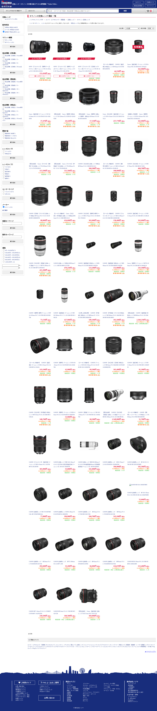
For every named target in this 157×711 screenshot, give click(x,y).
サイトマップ (132, 683)
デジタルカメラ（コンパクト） (55, 644)
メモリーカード (95, 646)
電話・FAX (86, 695)
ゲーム (85, 697)
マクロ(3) (7, 167)
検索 (125, 11)
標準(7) (7, 178)
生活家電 (69, 695)
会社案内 (130, 688)
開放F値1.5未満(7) (10, 133)
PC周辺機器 (86, 688)
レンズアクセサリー (39, 646)
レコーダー (70, 685)
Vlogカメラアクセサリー (39, 648)
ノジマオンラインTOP (36, 20)
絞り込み (12, 46)
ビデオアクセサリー (60, 646)
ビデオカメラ (49, 646)
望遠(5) (7, 174)
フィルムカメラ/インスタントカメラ (111, 646)
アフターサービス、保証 (22, 696)
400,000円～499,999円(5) (12, 259)
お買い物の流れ (20, 686)
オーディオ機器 (71, 687)
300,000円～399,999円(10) (12, 257)
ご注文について (44, 686)
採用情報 (130, 685)
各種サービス (19, 698)
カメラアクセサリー (103, 644)
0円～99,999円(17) (10, 250)
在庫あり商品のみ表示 (11, 27)
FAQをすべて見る (45, 691)
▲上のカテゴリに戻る (11, 19)
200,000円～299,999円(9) (12, 255)
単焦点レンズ (74, 23)
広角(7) (7, 169)
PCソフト (85, 701)
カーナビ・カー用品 (109, 683)
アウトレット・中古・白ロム (112, 688)
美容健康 (69, 701)
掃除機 (69, 699)
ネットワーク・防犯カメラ (117, 644)
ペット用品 (107, 687)
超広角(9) (7, 171)
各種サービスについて (46, 689)
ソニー (31, 23)
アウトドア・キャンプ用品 (111, 685)
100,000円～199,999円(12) (12, 252)
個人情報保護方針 (133, 690)
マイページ (150, 6)
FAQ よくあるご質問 (51, 683)
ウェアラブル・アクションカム (75, 646)
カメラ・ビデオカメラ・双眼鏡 (55, 20)
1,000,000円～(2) (10, 262)
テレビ (69, 683)
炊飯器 (69, 694)
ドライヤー (86, 683)
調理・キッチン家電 (72, 690)
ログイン (138, 2)
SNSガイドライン (133, 701)
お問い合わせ (49, 698)
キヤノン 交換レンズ (83, 20)
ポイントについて (45, 688)
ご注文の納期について (22, 693)
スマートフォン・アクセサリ (91, 692)
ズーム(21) (8, 151)
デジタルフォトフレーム (129, 646)
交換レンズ (71, 20)
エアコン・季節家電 (72, 688)
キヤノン (37, 23)
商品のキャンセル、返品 (22, 695)
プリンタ (85, 690)
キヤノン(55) (8, 207)
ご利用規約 (131, 687)
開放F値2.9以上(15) (10, 138)
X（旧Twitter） (132, 698)
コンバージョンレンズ (90, 644)
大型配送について (21, 691)
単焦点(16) (8, 153)
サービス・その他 (109, 690)
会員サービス (19, 700)
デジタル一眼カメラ (70, 644)
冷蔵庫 (69, 692)
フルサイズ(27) (9, 191)
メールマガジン (132, 696)
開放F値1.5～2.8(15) (11, 135)
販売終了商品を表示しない (12, 32)
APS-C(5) (7, 194)
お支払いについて (21, 688)
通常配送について (21, 689)
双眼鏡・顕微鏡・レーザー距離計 (135, 644)
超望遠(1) (7, 176)
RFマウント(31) (9, 42)
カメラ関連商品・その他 (144, 646)
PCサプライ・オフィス (89, 694)
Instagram (130, 700)
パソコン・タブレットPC (90, 687)
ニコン (43, 23)
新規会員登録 (138, 6)
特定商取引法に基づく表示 (135, 692)
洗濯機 (69, 697)
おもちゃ (85, 699)
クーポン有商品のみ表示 (12, 29)
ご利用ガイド (150, 2)
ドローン (87, 646)
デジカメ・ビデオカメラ (90, 685)
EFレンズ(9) (8, 40)
